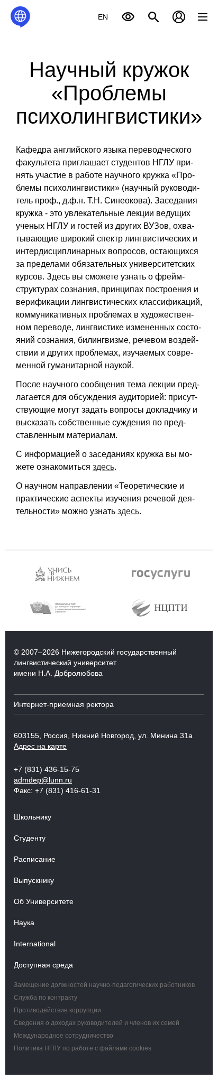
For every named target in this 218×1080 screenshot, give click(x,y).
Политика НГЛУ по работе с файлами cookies (82, 1048)
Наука (24, 922)
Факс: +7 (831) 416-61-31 (57, 790)
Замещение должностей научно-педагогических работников (104, 985)
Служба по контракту (45, 997)
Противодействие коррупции (57, 1010)
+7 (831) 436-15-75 (46, 769)
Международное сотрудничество (63, 1035)
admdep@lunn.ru (43, 780)
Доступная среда (43, 965)
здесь (103, 466)
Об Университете (44, 901)
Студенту (30, 838)
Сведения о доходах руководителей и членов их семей (96, 1023)
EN (103, 17)
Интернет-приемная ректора (64, 704)
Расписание (35, 859)
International (35, 943)
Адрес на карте (40, 746)
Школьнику (32, 817)
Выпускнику (34, 880)
